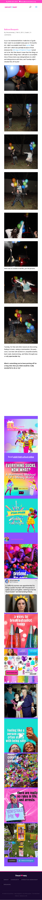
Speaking (7, 884)
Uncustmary (21, 875)
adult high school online (23, 457)
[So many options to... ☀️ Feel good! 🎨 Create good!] (21, 666)
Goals (27, 32)
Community (15, 879)
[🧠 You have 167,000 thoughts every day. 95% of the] (21, 631)
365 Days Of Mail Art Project (22, 50)
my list (28, 45)
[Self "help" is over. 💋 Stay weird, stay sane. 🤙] (21, 736)
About (6, 879)
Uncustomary (10, 32)
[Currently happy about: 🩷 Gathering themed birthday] (21, 840)
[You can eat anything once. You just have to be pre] (21, 805)
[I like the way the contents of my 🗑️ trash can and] (21, 770)
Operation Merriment (29, 879)
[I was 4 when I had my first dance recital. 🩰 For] (21, 701)
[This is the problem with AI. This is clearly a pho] (21, 596)
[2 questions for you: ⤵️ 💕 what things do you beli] (21, 561)
